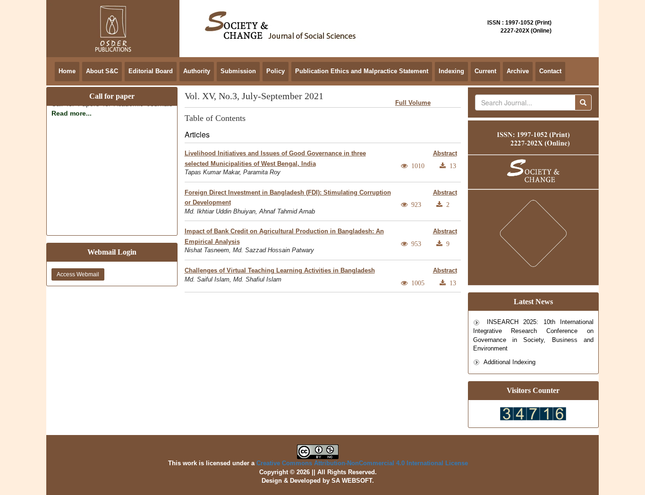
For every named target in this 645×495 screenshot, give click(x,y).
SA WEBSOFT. (352, 480)
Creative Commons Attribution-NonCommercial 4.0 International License (362, 463)
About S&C (102, 71)
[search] (583, 102)
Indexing (451, 71)
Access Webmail (78, 274)
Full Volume (413, 102)
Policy (275, 71)
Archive (518, 71)
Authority (196, 71)
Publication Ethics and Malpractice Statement (361, 71)
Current (485, 71)
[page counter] (533, 413)
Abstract (445, 153)
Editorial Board (150, 71)
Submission (238, 71)
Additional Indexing (508, 362)
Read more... (71, 110)
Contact (550, 71)
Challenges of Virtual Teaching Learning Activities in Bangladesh (280, 270)
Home (67, 71)
